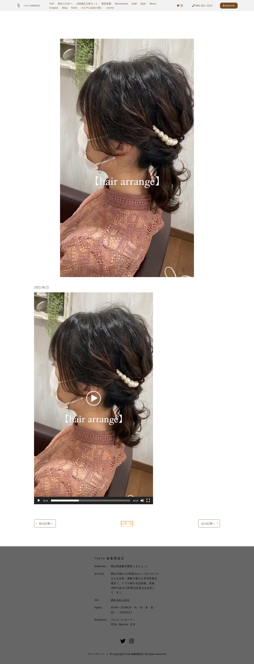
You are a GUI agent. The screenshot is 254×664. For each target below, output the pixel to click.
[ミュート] (142, 500)
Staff (134, 3)
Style (143, 3)
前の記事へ (46, 523)
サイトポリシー (96, 654)
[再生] (39, 500)
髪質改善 (106, 3)
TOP (51, 3)
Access (110, 7)
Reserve (229, 5)
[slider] (90, 500)
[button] (93, 398)
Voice (74, 7)
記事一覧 (127, 523)
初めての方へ (65, 3)
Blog (64, 7)
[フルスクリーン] (148, 500)
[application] (93, 398)
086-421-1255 (203, 5)
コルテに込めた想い (92, 7)
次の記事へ (208, 523)
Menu (152, 3)
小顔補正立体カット (87, 3)
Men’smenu (121, 3)
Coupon (53, 7)
